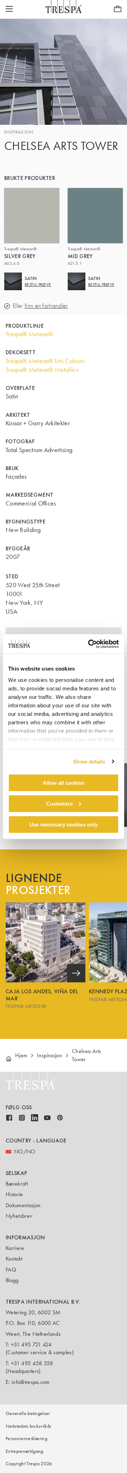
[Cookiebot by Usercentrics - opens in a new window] (89, 643)
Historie (14, 1194)
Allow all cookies (63, 783)
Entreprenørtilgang (24, 1451)
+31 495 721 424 (31, 1344)
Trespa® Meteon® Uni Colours (45, 361)
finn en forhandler (46, 306)
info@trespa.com (31, 1382)
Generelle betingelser (28, 1413)
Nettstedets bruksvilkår (28, 1426)
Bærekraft (17, 1183)
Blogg (12, 1280)
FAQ (11, 1269)
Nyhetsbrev (19, 1215)
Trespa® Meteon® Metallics (42, 370)
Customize (59, 804)
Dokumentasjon (23, 1205)
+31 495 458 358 (32, 1363)
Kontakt (14, 1258)
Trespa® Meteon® (29, 334)
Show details (89, 761)
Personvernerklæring (26, 1439)
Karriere (15, 1248)
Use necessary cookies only (63, 824)
